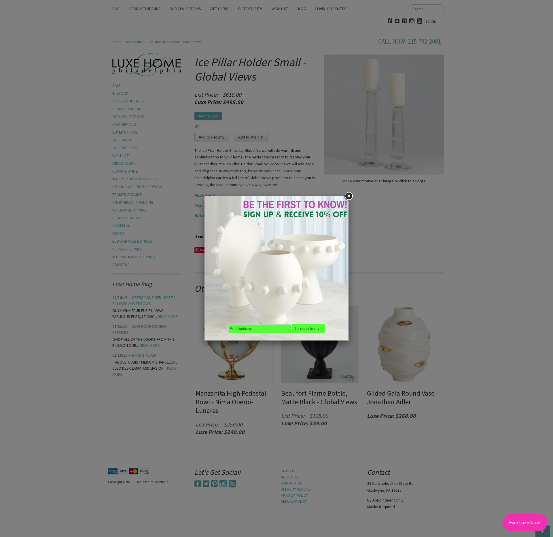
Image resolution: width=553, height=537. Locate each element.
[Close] (348, 196)
